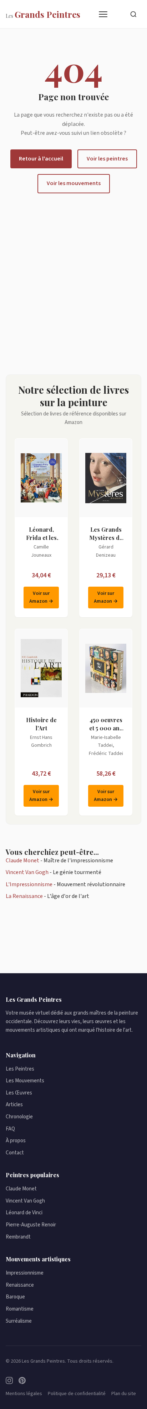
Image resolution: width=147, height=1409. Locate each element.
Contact (15, 1153)
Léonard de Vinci (24, 1212)
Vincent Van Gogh (27, 872)
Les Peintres (20, 1069)
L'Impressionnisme (29, 884)
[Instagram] (9, 1380)
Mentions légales (24, 1393)
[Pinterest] (22, 1380)
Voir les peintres (107, 159)
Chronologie (19, 1116)
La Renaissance (24, 896)
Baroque (15, 1297)
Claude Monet (22, 860)
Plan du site (123, 1393)
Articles (14, 1104)
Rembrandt (18, 1237)
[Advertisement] (73, 283)
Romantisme (20, 1309)
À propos (16, 1140)
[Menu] (103, 14)
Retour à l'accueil (41, 159)
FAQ (10, 1129)
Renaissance (20, 1285)
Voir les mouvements (74, 183)
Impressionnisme (25, 1273)
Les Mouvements (25, 1080)
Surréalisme (19, 1321)
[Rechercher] (133, 14)
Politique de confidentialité (77, 1393)
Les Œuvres (19, 1093)
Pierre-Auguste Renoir (31, 1225)
